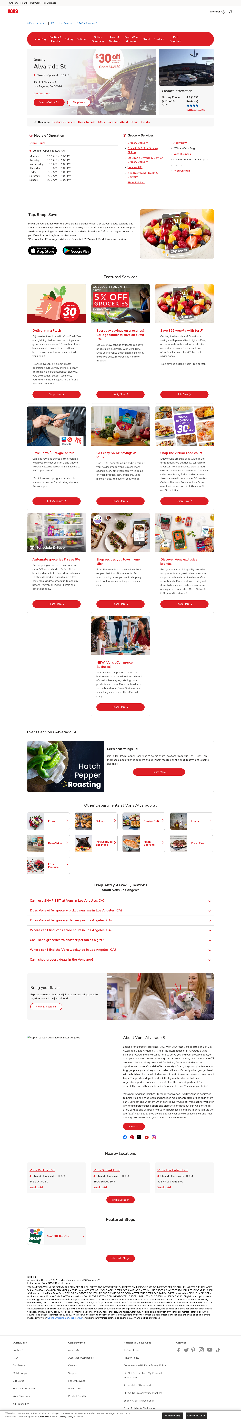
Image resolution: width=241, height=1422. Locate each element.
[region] (120, 1416)
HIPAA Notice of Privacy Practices (143, 1393)
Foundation (74, 1388)
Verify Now (129, 394)
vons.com (137, 1126)
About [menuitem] (124, 122)
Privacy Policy (131, 1357)
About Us (73, 1350)
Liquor (200, 821)
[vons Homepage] (13, 11)
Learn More (128, 501)
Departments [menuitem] (86, 122)
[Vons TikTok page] (218, 1351)
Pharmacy (35, 2)
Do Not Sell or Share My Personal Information (143, 1375)
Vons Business (182, 154)
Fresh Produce (57, 865)
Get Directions (42, 93)
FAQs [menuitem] (101, 122)
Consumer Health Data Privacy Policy (145, 1365)
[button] (218, 11)
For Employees (76, 1381)
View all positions (49, 1006)
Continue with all (196, 1415)
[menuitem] (40, 39)
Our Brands (19, 1365)
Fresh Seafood (153, 843)
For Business (49, 2)
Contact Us (19, 1350)
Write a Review (195, 110)
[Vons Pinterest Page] (194, 1351)
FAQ (15, 1357)
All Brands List (21, 1404)
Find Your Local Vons (24, 1388)
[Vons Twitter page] (186, 1351)
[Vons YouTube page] (210, 1351)
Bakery (105, 821)
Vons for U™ (135, 167)
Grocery (13, 2)
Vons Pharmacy (21, 1396)
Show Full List (136, 182)
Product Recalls (77, 1396)
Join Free (193, 394)
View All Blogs (123, 1258)
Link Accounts (64, 501)
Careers (72, 1365)
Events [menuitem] (145, 122)
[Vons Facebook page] (179, 1351)
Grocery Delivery (138, 143)
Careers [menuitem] (113, 122)
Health (24, 2)
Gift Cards (18, 1381)
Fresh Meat (200, 843)
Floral (57, 821)
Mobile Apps (20, 1373)
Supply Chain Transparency (139, 1400)
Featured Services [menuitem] (64, 122)
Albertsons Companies (81, 1357)
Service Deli (153, 821)
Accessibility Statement (137, 1385)
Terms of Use (131, 1350)
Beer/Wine (57, 843)
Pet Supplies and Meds (105, 843)
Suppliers (73, 1373)
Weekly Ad (36, 1187)
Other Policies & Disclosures (139, 1408)
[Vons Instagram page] (201, 1351)
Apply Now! (180, 143)
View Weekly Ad (49, 102)
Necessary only (172, 1415)
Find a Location (123, 1200)
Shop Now (79, 102)
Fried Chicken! (182, 171)
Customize (43, 1416)
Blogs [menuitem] (134, 122)
